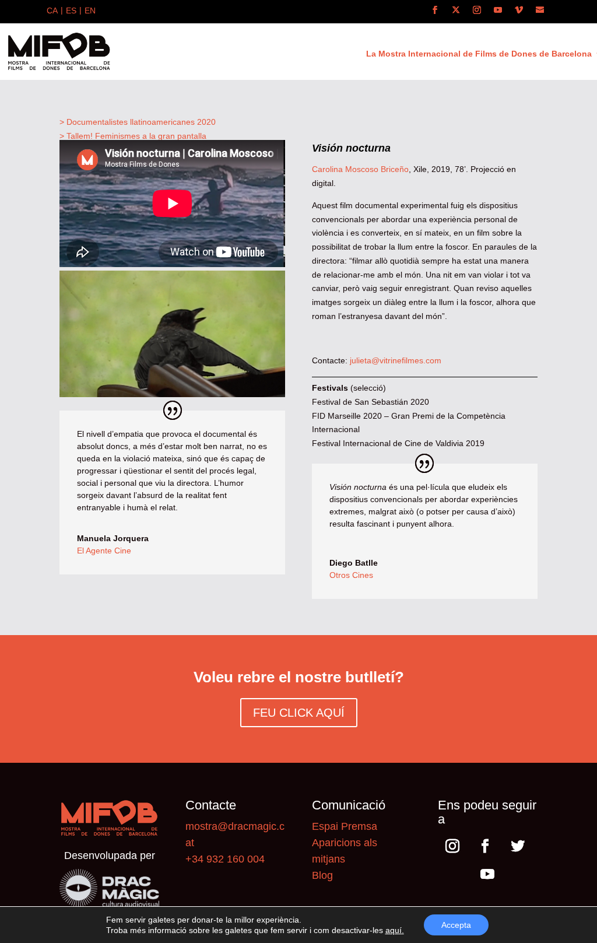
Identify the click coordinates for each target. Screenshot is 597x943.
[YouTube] (498, 10)
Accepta (456, 925)
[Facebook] (435, 10)
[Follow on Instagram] (452, 846)
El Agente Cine (104, 550)
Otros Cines (351, 575)
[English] (90, 11)
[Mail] (540, 10)
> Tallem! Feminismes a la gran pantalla (132, 136)
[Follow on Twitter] (518, 846)
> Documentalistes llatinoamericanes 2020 (137, 122)
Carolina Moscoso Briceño (360, 169)
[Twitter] (456, 10)
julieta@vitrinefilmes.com (395, 360)
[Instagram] (477, 10)
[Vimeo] (519, 10)
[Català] (52, 11)
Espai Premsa (344, 826)
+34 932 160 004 (225, 859)
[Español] (71, 11)
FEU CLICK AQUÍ (299, 712)
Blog (322, 875)
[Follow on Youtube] (487, 874)
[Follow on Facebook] (485, 846)
